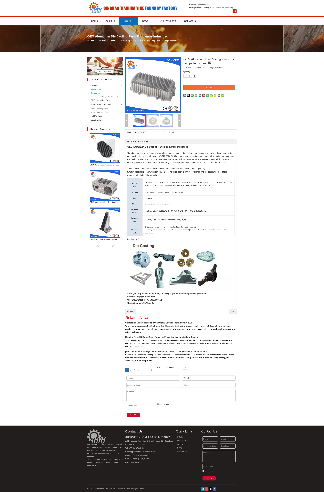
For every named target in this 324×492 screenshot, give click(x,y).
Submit (133, 415)
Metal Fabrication (217, 8)
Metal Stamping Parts (99, 109)
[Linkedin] (203, 489)
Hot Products (96, 116)
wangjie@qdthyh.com (200, 5)
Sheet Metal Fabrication (101, 105)
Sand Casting (96, 89)
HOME (180, 437)
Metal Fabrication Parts (100, 112)
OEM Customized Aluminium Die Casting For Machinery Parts (105, 239)
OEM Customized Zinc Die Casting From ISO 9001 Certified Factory (105, 202)
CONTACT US (105, 71)
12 (147, 370)
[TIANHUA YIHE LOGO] (136, 8)
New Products (97, 120)
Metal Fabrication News (137, 351)
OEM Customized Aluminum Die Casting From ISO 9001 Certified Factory (105, 165)
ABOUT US (181, 441)
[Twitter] (210, 489)
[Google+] (206, 489)
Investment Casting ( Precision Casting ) (107, 96)
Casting (206, 8)
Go (185, 368)
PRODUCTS (182, 444)
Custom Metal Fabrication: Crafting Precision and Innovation (178, 351)
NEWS (179, 448)
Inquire (209, 88)
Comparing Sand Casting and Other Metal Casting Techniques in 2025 (158, 323)
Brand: (165, 132)
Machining (229, 8)
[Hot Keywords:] (235, 11)
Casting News (132, 337)
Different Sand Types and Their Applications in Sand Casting (169, 337)
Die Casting (95, 93)
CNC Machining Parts (100, 100)
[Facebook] (214, 489)
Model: (130, 132)
